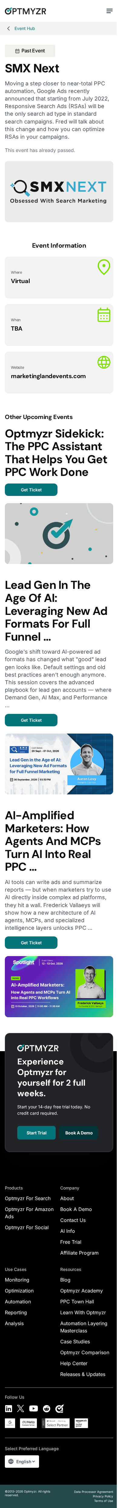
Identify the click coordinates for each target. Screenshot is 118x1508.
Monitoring (17, 1280)
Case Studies (75, 1341)
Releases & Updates (82, 1374)
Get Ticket (31, 489)
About (67, 1198)
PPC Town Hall (77, 1301)
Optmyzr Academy (81, 1291)
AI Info (67, 1231)
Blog (65, 1280)
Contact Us (73, 1220)
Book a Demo (79, 1132)
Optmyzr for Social (27, 1227)
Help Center (73, 1363)
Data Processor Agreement (93, 1491)
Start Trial (37, 1132)
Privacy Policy (103, 1496)
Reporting (16, 1312)
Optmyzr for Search (28, 1198)
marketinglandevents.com (48, 376)
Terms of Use (103, 1501)
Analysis (14, 1323)
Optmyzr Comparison (84, 1352)
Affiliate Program (79, 1253)
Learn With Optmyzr (83, 1312)
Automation (18, 1301)
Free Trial (70, 1242)
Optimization (19, 1291)
